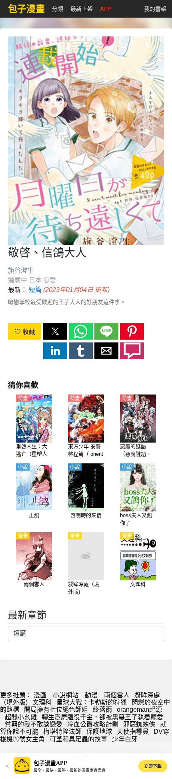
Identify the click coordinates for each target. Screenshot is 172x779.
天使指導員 (133, 731)
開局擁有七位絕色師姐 (56, 709)
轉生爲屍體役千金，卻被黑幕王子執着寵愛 (102, 717)
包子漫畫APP (50, 763)
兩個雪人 (117, 695)
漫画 (40, 695)
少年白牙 (125, 739)
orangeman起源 (139, 709)
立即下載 (153, 766)
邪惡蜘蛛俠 (139, 724)
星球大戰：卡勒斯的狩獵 (91, 702)
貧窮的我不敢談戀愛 (33, 724)
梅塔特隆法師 (62, 731)
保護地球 (99, 731)
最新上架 (81, 9)
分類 (57, 9)
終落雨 (102, 709)
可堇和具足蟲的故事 (78, 739)
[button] (55, 331)
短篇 (35, 289)
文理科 (42, 702)
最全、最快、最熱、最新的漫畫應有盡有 (70, 770)
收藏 (28, 331)
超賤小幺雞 (21, 717)
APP (105, 9)
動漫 (91, 695)
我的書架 (155, 9)
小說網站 (65, 695)
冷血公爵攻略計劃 (92, 724)
